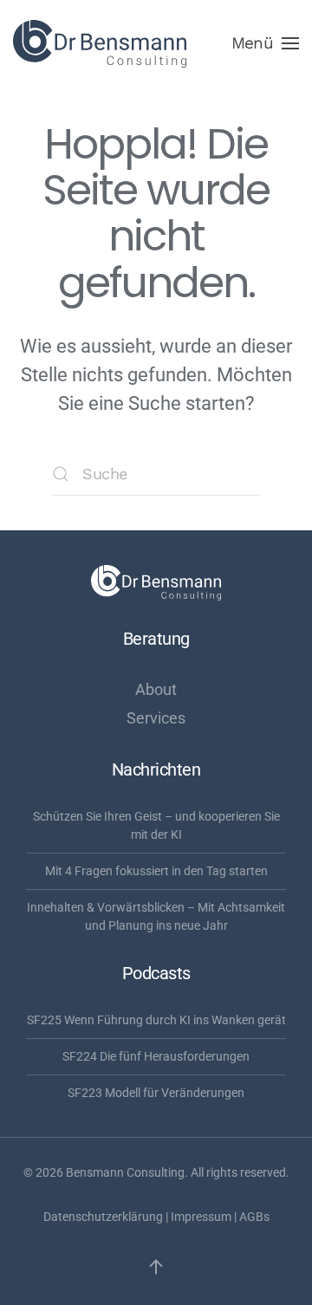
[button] (265, 43)
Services (156, 718)
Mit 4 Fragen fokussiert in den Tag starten (156, 871)
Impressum (201, 1217)
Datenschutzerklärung (103, 1217)
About (156, 689)
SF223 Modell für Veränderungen (156, 1093)
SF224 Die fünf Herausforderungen (156, 1056)
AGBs (254, 1217)
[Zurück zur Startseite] (99, 43)
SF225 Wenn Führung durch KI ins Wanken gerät (156, 1020)
